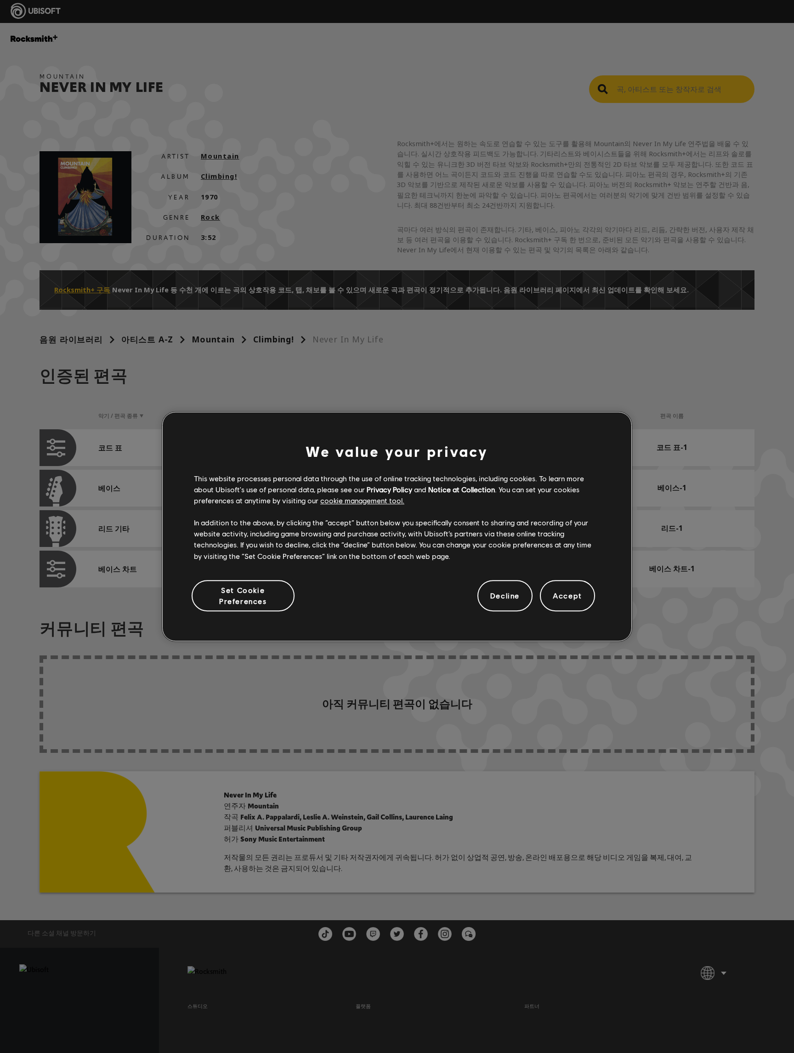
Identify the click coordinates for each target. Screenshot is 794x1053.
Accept (567, 595)
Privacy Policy (389, 489)
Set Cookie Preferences (243, 595)
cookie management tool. (362, 500)
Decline (505, 595)
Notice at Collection (461, 489)
